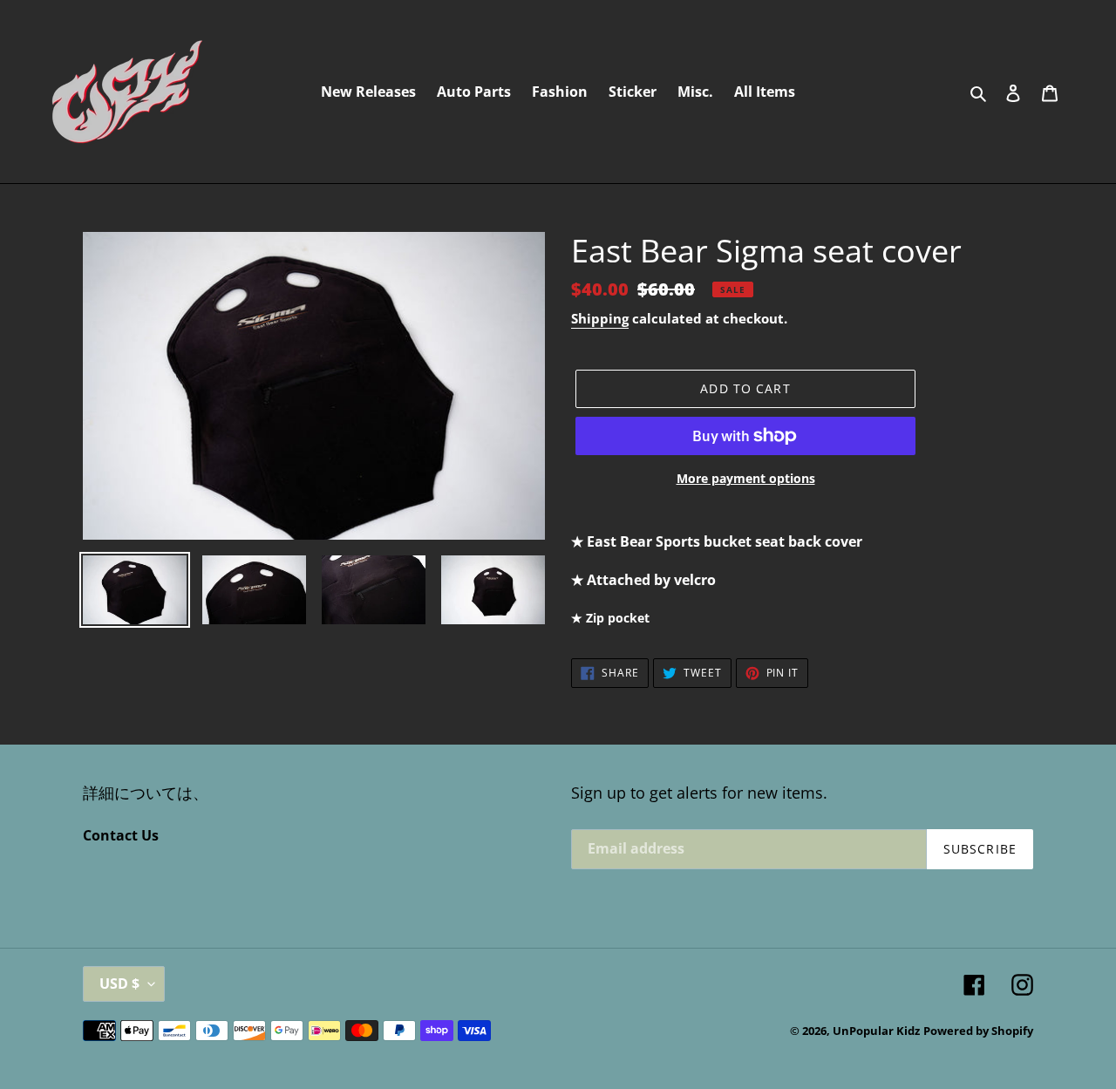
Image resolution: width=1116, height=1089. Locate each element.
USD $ (119, 983)
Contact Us (121, 835)
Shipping (600, 318)
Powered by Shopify (978, 1030)
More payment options (746, 478)
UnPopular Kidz (876, 1030)
